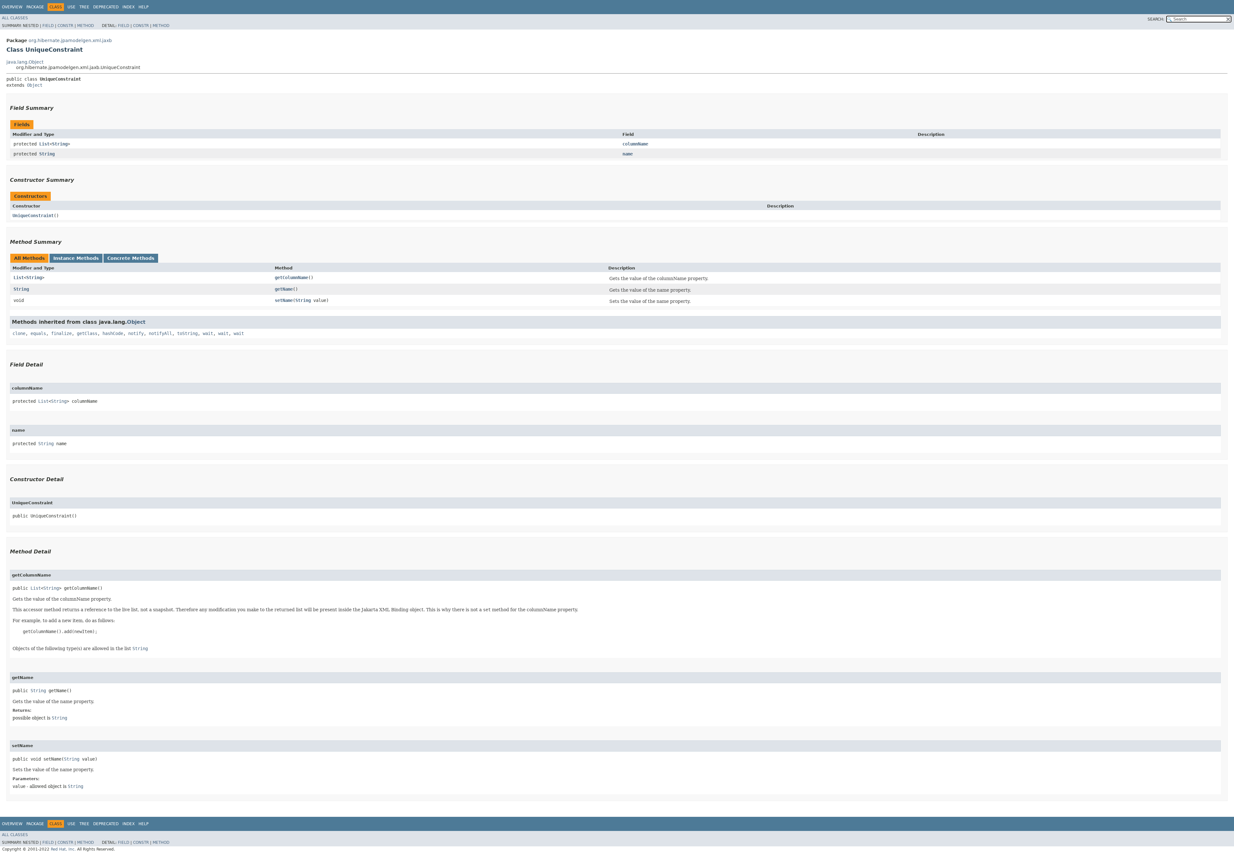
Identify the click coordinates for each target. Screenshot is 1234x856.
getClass (87, 333)
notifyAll (160, 333)
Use (71, 7)
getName (284, 289)
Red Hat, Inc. (63, 849)
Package (35, 7)
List (44, 143)
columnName (635, 143)
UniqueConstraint (33, 215)
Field (48, 25)
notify (136, 333)
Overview (12, 7)
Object (34, 85)
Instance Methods (76, 258)
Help (143, 7)
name (627, 153)
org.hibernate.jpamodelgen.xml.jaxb (70, 40)
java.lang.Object (24, 62)
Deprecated (106, 7)
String (59, 143)
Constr (65, 25)
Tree (84, 7)
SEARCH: (1156, 19)
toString (187, 333)
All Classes (15, 18)
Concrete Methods (130, 258)
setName (284, 300)
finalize (61, 333)
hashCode (113, 333)
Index (128, 7)
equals (38, 333)
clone (19, 333)
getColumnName (291, 277)
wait (208, 333)
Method (85, 25)
